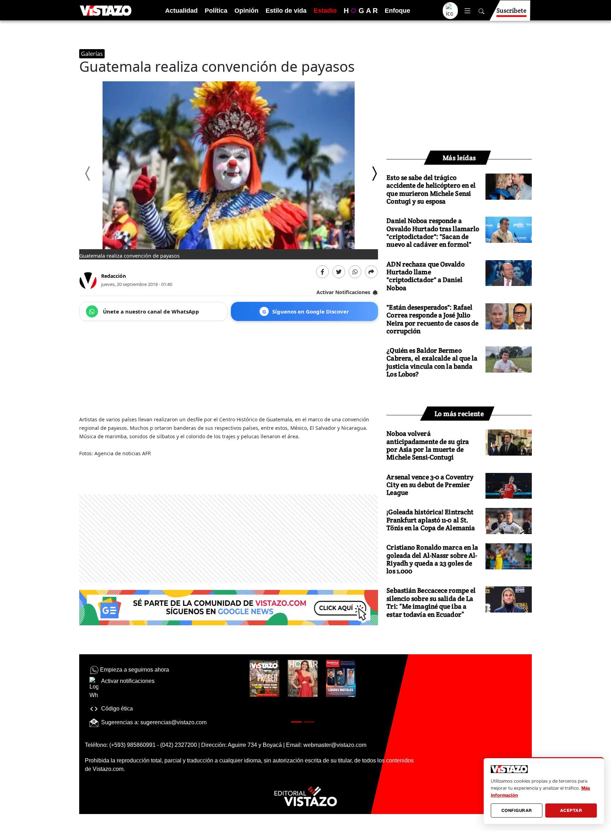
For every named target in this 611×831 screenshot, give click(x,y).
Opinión (246, 10)
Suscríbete (511, 10)
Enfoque (397, 10)
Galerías (92, 54)
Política (216, 10)
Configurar (516, 810)
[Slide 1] (296, 722)
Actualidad (181, 10)
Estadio (325, 10)
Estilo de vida (286, 10)
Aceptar (571, 810)
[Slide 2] (309, 722)
